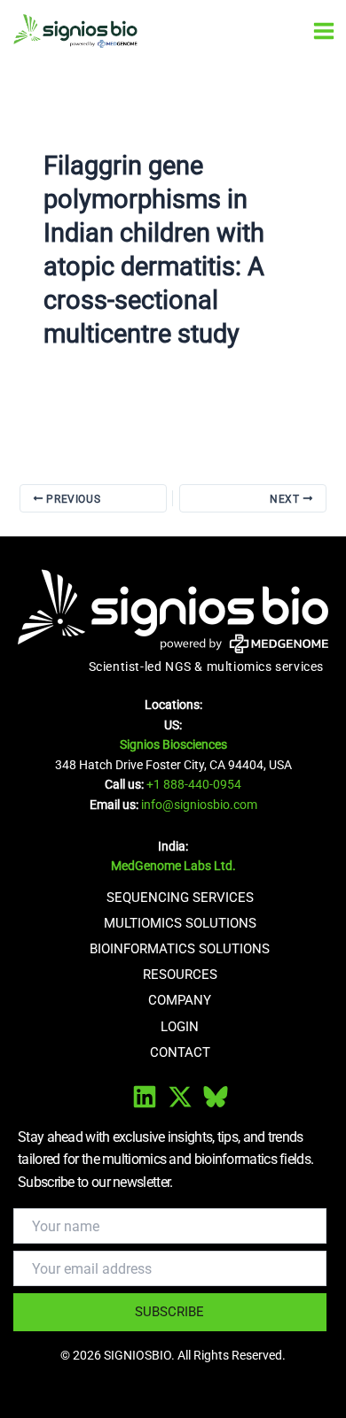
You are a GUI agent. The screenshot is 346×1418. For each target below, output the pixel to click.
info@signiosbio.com (199, 805)
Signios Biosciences (173, 744)
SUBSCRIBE (169, 1312)
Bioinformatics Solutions (180, 949)
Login (180, 1027)
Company (179, 1000)
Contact (180, 1052)
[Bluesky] (215, 1096)
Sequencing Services (180, 898)
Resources (180, 975)
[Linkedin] (144, 1096)
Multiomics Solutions (180, 923)
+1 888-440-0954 (193, 784)
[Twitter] (180, 1096)
